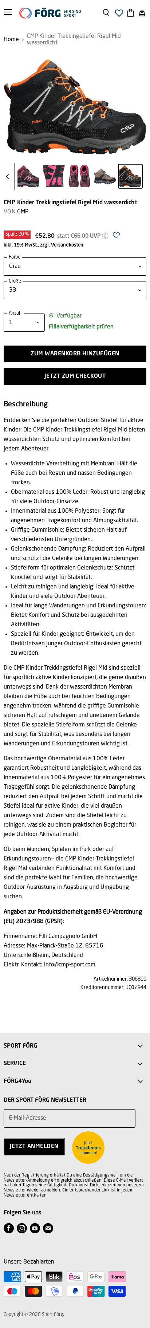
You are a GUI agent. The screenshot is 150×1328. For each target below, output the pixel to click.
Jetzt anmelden (34, 1147)
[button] (116, 237)
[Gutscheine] (142, 13)
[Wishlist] (119, 15)
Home (11, 40)
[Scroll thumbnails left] (9, 176)
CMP (22, 212)
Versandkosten (67, 245)
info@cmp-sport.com (69, 965)
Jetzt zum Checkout (75, 376)
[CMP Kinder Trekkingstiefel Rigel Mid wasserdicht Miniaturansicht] (28, 176)
